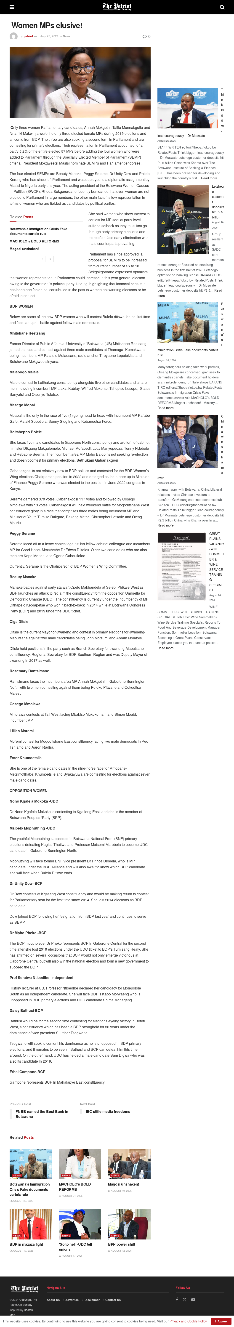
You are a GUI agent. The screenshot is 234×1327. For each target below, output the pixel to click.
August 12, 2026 (121, 1250)
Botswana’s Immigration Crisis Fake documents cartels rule (38, 231)
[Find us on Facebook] (177, 1299)
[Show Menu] (12, 7)
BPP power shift (121, 1244)
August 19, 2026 (121, 1190)
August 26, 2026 (22, 1200)
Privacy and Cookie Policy (188, 1321)
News (66, 36)
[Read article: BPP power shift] (129, 1224)
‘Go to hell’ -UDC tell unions (75, 1247)
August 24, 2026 (71, 1195)
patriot (28, 36)
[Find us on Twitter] (185, 1299)
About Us (53, 1300)
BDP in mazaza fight (26, 1244)
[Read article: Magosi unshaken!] (129, 1164)
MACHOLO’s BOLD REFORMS (34, 241)
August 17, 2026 (22, 1250)
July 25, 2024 (49, 36)
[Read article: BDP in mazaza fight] (31, 1224)
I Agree (221, 1321)
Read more (209, 178)
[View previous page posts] (42, 259)
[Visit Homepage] (117, 7)
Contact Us (113, 1300)
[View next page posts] (50, 259)
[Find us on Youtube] (193, 1299)
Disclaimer (92, 1300)
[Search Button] (222, 7)
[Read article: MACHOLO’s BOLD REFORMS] (80, 1164)
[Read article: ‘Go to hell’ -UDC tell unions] (80, 1224)
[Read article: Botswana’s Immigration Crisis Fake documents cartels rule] (31, 1164)
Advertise (72, 1300)
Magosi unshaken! (24, 248)
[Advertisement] (190, 49)
